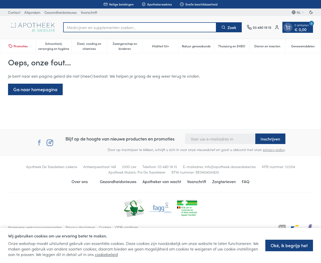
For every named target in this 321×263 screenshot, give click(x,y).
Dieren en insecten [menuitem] (269, 47)
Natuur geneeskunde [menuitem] (198, 47)
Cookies (105, 227)
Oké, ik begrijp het (289, 245)
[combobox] (139, 27)
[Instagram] (50, 143)
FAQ (246, 181)
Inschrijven (270, 139)
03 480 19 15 (167, 166)
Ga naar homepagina (35, 89)
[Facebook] (39, 143)
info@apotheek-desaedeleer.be (230, 166)
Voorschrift (89, 12)
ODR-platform (126, 227)
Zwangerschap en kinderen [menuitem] (127, 46)
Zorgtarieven (224, 181)
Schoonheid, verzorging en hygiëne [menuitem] (54, 46)
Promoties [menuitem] (21, 46)
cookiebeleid (106, 254)
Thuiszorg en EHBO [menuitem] (234, 47)
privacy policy (274, 149)
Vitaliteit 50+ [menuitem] (165, 47)
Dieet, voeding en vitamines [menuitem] (92, 46)
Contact (14, 12)
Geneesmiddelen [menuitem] (306, 47)
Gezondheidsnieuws (60, 12)
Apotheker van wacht (161, 181)
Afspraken (32, 12)
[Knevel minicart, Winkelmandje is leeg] (287, 27)
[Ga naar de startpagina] (33, 27)
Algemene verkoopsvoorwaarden (35, 227)
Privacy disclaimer (80, 227)
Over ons (79, 181)
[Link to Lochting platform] (310, 227)
